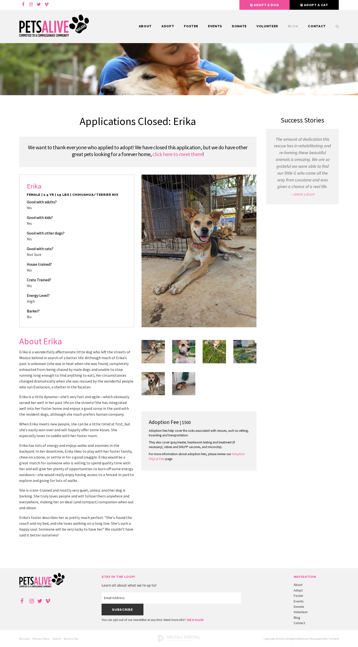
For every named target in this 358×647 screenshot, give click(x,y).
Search (56, 638)
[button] (153, 361)
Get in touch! (195, 620)
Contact (317, 26)
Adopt (167, 26)
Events (215, 26)
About (145, 26)
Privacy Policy (41, 638)
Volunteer (267, 26)
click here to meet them (177, 154)
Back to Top (71, 638)
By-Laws (24, 638)
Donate (239, 26)
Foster (191, 26)
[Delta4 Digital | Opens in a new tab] (179, 641)
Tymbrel (333, 638)
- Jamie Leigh (302, 194)
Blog (293, 26)
